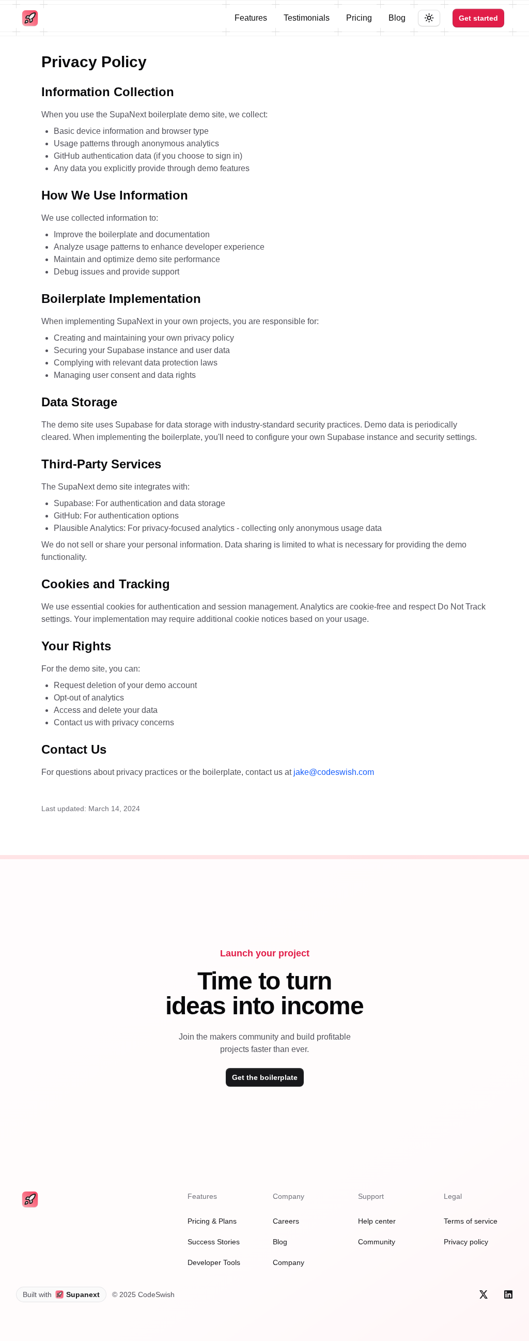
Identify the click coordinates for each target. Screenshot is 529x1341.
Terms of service (470, 1221)
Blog (397, 17)
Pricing (359, 17)
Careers (286, 1221)
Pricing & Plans (212, 1221)
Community (376, 1242)
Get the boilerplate (265, 1077)
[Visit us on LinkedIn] (508, 1294)
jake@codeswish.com (333, 772)
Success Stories (214, 1242)
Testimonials (307, 17)
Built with (61, 1294)
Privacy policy (466, 1242)
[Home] (30, 18)
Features (251, 17)
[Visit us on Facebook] (483, 1294)
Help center (377, 1221)
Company (288, 1262)
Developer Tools (214, 1262)
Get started (478, 18)
